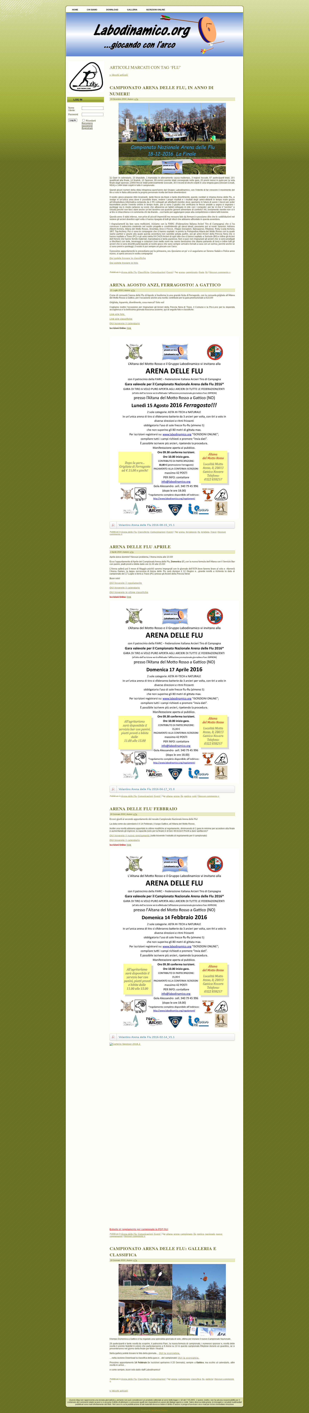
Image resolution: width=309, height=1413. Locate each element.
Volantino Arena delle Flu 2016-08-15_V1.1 (147, 525)
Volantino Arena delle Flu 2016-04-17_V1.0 (147, 789)
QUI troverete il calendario (125, 323)
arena (182, 272)
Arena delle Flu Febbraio (143, 808)
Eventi (169, 272)
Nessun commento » (219, 272)
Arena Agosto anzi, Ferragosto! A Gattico (165, 285)
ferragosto (191, 532)
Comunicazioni (157, 272)
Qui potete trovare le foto (124, 263)
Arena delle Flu (129, 272)
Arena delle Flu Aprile (140, 546)
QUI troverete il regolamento (126, 583)
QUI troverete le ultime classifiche (129, 592)
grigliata (205, 532)
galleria (209, 1379)
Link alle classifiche (121, 319)
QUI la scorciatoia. (169, 1353)
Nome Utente (71, 109)
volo (194, 796)
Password (73, 114)
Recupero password (87, 124)
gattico (187, 796)
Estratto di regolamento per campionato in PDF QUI (139, 1229)
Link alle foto (117, 314)
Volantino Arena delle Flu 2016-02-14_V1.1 (147, 1037)
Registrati (87, 128)
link (129, 328)
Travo (213, 532)
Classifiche (143, 272)
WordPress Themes (159, 1410)
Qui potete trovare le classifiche (128, 258)
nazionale (210, 1234)
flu (206, 272)
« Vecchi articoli (119, 75)
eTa (136, 99)
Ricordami (91, 120)
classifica (196, 1379)
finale (201, 272)
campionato (192, 272)
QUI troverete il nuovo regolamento (130, 835)
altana (169, 796)
